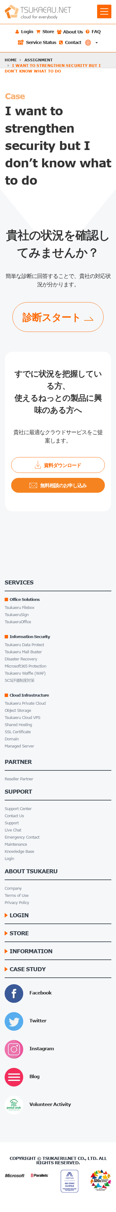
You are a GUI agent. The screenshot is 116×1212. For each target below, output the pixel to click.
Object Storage (18, 710)
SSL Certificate (18, 732)
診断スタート (52, 317)
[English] (91, 42)
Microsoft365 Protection (25, 666)
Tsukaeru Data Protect (24, 645)
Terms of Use (16, 895)
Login (9, 859)
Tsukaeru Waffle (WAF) (25, 673)
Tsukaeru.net (59, 1158)
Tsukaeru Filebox (19, 608)
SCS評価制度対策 (19, 680)
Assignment (38, 60)
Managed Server (19, 746)
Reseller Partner (19, 779)
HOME (11, 60)
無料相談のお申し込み (63, 485)
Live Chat (13, 830)
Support (12, 823)
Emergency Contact (22, 837)
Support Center (18, 809)
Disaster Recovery (21, 659)
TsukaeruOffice (18, 622)
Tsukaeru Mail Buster (23, 652)
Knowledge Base (19, 851)
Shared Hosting (18, 725)
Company (13, 888)
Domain (12, 739)
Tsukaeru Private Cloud (25, 703)
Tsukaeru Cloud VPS (22, 718)
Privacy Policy (17, 903)
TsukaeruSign (16, 615)
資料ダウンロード (62, 465)
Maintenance (16, 844)
